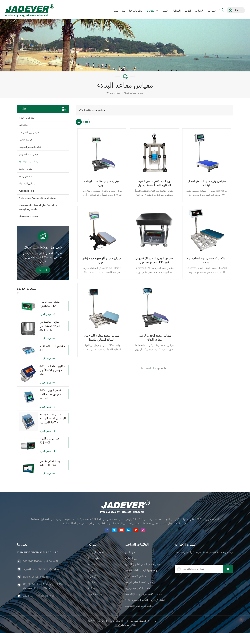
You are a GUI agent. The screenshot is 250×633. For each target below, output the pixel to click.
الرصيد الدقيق (25, 139)
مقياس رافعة (25, 176)
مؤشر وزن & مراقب (29, 132)
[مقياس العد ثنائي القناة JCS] (28, 350)
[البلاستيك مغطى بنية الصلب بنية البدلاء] (206, 230)
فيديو (165, 10)
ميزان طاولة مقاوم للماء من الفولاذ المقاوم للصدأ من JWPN (52, 418)
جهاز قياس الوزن (27, 117)
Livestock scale (28, 216)
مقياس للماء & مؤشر (29, 154)
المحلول (176, 10)
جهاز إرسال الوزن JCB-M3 (49, 440)
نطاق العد (23, 125)
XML (155, 621)
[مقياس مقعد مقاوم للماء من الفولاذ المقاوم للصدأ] (101, 307)
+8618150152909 (45, 596)
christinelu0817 (40, 576)
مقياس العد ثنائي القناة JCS (52, 348)
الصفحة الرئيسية (96, 552)
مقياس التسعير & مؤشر (30, 146)
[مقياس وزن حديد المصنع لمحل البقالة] (206, 153)
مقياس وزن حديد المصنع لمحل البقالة (207, 183)
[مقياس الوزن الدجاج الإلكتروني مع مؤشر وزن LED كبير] (154, 230)
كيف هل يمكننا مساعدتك (43, 247)
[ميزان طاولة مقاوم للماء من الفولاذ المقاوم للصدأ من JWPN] (28, 421)
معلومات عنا (135, 10)
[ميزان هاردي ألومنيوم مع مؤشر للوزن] (101, 230)
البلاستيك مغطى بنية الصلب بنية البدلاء (206, 260)
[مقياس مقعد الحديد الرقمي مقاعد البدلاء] (154, 307)
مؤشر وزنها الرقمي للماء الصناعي (142, 570)
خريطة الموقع (95, 594)
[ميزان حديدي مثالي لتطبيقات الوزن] (101, 153)
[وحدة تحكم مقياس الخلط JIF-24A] (28, 468)
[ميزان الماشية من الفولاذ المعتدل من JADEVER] (28, 329)
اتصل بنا (212, 10)
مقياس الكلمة (25, 168)
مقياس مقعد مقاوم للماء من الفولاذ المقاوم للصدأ (101, 338)
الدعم (188, 10)
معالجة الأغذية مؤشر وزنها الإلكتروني (143, 594)
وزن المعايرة (131, 558)
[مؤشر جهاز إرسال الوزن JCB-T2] (28, 306)
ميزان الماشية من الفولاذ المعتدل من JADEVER (49, 326)
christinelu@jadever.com (52, 569)
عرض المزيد (45, 314)
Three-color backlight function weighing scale (38, 207)
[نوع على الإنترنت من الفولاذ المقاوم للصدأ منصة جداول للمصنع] (154, 153)
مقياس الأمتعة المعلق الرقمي (140, 582)
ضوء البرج (130, 552)
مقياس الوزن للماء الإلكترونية (139, 605)
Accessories (26, 190)
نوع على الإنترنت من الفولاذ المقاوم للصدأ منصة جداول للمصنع (154, 183)
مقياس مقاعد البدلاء (134, 92)
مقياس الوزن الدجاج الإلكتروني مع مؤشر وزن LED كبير (154, 260)
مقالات (91, 588)
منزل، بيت (119, 10)
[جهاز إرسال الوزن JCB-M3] (28, 446)
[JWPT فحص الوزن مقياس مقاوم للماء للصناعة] (28, 397)
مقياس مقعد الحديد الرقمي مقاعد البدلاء (154, 338)
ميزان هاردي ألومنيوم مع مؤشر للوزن (101, 260)
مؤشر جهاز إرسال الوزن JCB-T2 (49, 303)
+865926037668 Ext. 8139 (41, 561)
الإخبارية (199, 10)
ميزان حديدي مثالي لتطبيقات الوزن (102, 183)
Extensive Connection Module (37, 198)
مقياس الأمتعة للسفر (135, 576)
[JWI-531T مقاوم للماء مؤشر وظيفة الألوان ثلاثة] (28, 373)
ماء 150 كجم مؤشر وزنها (137, 588)
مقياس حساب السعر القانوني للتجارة (143, 564)
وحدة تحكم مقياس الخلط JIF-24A (49, 463)
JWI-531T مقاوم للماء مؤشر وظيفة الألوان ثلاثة (52, 370)
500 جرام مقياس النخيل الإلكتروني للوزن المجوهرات (146, 600)
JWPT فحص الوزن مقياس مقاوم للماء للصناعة (50, 394)
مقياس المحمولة (27, 183)
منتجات (150, 10)
